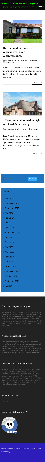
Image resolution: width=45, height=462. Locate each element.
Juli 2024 (8, 222)
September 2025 (12, 208)
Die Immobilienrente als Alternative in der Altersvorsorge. (17, 51)
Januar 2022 (10, 261)
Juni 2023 (9, 237)
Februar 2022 (10, 256)
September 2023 (12, 232)
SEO (13, 63)
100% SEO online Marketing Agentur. (20, 3)
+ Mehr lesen (37, 82)
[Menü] (40, 5)
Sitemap (6, 401)
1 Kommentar (32, 61)
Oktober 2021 (11, 276)
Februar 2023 (10, 242)
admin (22, 61)
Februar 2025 (10, 218)
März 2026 (9, 198)
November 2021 (12, 271)
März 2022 (9, 252)
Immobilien (7, 63)
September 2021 (12, 281)
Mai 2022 (9, 247)
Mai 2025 (9, 213)
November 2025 (12, 203)
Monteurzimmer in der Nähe (11, 449)
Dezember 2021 (12, 266)
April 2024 (9, 227)
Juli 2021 (8, 286)
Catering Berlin (29, 449)
